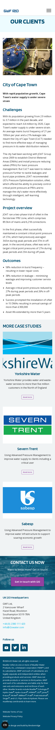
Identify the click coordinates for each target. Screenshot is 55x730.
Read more (27, 397)
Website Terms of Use (12, 711)
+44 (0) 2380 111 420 (14, 623)
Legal (5, 721)
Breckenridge (34, 725)
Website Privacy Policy (13, 716)
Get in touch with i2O (27, 581)
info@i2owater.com (13, 627)
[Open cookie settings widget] (5, 725)
